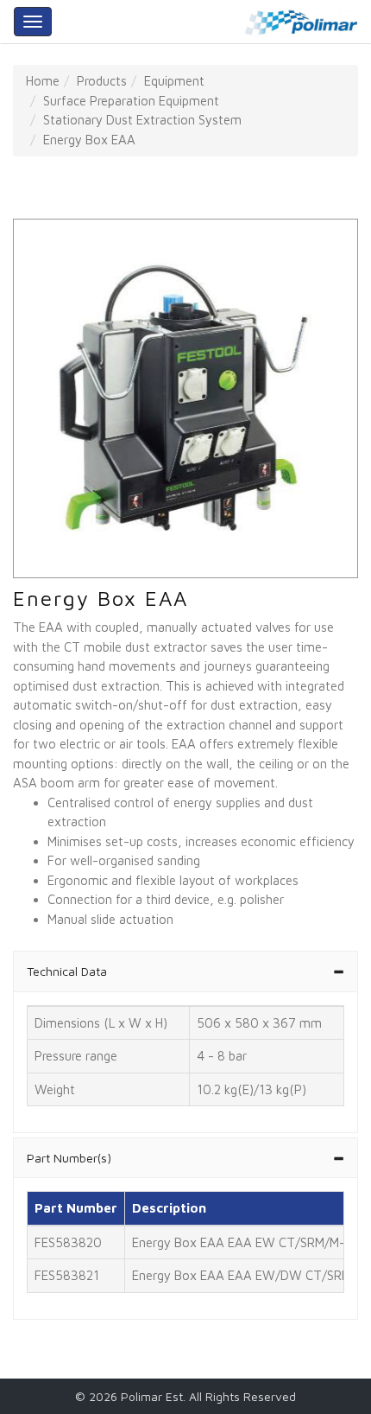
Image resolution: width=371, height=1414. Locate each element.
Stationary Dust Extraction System (142, 119)
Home (43, 80)
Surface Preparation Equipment (131, 100)
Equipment (174, 80)
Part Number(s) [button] (69, 1157)
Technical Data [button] (67, 971)
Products (102, 80)
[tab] (185, 971)
